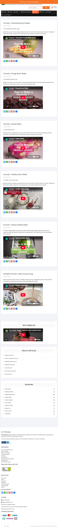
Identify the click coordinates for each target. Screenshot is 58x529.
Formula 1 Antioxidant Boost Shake (16, 23)
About (11, 12)
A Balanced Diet (8, 355)
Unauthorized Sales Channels (7, 458)
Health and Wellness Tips (11, 358)
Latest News (8, 368)
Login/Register (7, 14)
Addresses (3, 482)
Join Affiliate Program (6, 461)
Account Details (4, 485)
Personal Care (8, 411)
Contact (49, 12)
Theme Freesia (46, 526)
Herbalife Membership (10, 361)
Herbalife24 (7, 413)
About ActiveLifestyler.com (7, 449)
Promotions (7, 374)
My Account (3, 478)
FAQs (42, 12)
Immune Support (9, 400)
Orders (2, 479)
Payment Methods (5, 484)
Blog (35, 12)
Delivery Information (5, 452)
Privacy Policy (4, 457)
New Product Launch (9, 371)
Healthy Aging (8, 397)
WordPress (54, 526)
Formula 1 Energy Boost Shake (14, 74)
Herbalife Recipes (7, 25)
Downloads (3, 481)
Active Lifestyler (33, 526)
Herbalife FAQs (4, 460)
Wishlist (3, 487)
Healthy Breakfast (9, 391)
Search (46, 7)
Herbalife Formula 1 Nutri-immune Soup (18, 274)
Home (4, 12)
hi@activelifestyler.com (7, 502)
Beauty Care (8, 408)
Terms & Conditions (5, 454)
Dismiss (36, 2)
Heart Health (8, 402)
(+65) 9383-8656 (6, 500)
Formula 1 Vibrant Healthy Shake (15, 225)
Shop (16, 12)
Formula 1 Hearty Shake (12, 124)
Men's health (8, 389)
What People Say (27, 12)
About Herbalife (4, 451)
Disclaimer (3, 455)
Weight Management (10, 394)
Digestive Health (9, 405)
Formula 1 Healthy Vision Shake (15, 174)
